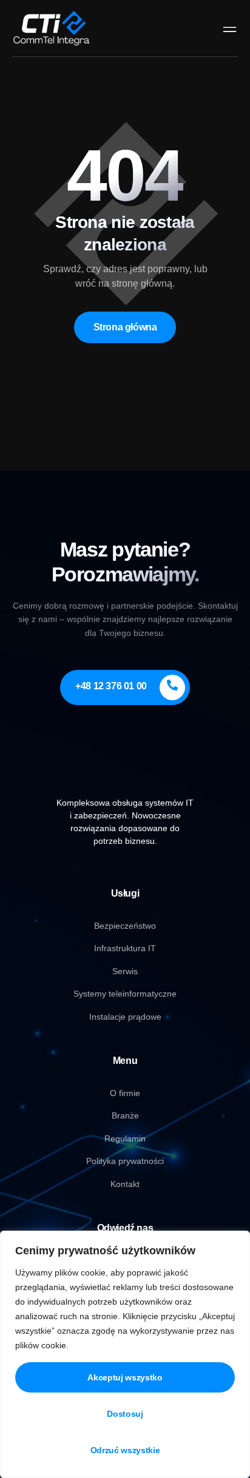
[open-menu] (227, 28)
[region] (125, 1354)
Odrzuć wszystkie (125, 1450)
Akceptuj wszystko (124, 1377)
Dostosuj (125, 1414)
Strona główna (125, 327)
